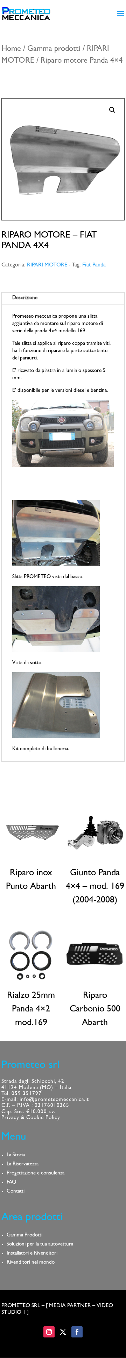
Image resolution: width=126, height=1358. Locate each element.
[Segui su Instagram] (49, 1331)
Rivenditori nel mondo (31, 1262)
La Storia (16, 1155)
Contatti (15, 1191)
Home (11, 49)
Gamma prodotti (53, 49)
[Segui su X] (63, 1331)
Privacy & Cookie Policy (30, 1118)
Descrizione (24, 298)
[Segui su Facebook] (77, 1331)
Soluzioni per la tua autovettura (40, 1244)
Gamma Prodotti (24, 1235)
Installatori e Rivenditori (32, 1253)
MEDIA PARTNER (70, 1306)
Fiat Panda (94, 265)
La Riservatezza (22, 1164)
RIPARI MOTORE (47, 265)
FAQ (11, 1182)
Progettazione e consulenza (35, 1173)
